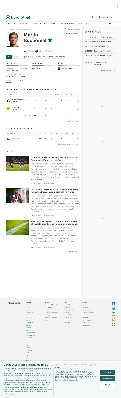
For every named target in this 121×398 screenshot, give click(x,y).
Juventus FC (67, 315)
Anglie (27, 352)
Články (16, 57)
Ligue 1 (28, 315)
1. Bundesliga (29, 312)
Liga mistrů (29, 327)
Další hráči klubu (71, 34)
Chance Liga (29, 317)
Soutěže (10, 24)
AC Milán (66, 312)
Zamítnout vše (107, 378)
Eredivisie (28, 325)
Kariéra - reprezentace (57, 57)
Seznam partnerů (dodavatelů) (66, 380)
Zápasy (33, 24)
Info (8, 57)
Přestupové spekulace (51, 317)
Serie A (28, 310)
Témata (47, 302)
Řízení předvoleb (107, 386)
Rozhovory (85, 322)
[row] (43, 101)
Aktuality (39, 183)
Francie (28, 355)
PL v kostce (48, 310)
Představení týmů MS (51, 305)
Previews (85, 307)
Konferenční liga (30, 332)
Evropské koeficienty (51, 312)
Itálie (27, 357)
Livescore (84, 24)
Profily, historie (86, 320)
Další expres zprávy (108, 70)
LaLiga (28, 307)
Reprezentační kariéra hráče (68, 144)
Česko (31, 51)
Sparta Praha (45, 51)
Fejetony (84, 315)
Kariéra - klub (41, 57)
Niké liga (28, 320)
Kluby (42, 24)
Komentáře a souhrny (88, 310)
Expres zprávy (27, 57)
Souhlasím (107, 372)
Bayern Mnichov (68, 317)
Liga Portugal (29, 322)
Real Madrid (67, 322)
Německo (28, 360)
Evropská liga (29, 330)
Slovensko (29, 350)
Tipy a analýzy (86, 325)
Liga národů (29, 337)
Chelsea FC (67, 307)
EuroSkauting (48, 307)
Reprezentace (67, 24)
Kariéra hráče (73, 121)
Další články (73, 251)
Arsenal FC (67, 305)
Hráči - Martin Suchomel (22, 29)
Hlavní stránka (10, 29)
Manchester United (69, 310)
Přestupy (22, 24)
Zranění (47, 320)
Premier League (30, 305)
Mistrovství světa (30, 335)
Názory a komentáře (88, 312)
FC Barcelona (67, 320)
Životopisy (85, 317)
